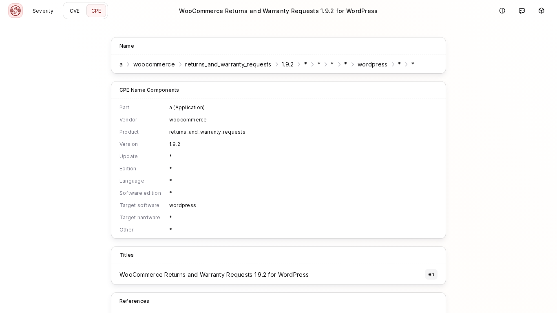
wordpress (373, 64)
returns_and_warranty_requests (228, 64)
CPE (96, 11)
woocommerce (154, 64)
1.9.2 (288, 64)
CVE (75, 11)
